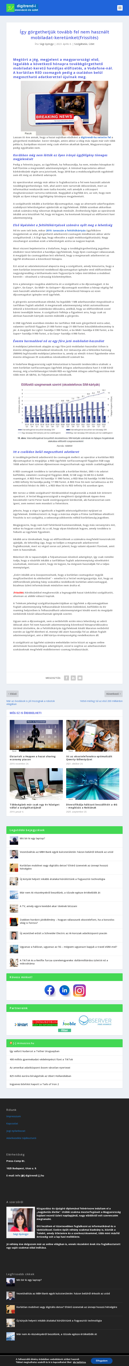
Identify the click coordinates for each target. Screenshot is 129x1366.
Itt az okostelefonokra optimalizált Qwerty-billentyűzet (89, 758)
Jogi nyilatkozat (15, 1130)
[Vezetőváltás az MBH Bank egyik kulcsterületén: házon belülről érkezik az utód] (14, 854)
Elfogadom (102, 1360)
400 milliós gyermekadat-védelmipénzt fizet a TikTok (41, 1059)
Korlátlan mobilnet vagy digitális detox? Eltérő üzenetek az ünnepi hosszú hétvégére (64, 867)
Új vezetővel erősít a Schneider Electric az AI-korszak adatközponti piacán (63, 933)
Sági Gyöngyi (47, 44)
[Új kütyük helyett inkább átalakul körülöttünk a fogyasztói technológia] (14, 881)
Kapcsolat (12, 1123)
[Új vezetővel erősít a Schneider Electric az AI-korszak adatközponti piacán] (14, 935)
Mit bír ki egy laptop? (32, 838)
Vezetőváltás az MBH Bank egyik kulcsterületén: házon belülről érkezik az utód (66, 851)
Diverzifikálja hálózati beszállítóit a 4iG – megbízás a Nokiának (91, 806)
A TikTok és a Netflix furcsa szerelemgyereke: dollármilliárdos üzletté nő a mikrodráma (64, 962)
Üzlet (91, 44)
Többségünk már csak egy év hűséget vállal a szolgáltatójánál (34, 806)
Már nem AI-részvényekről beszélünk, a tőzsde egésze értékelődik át (60, 892)
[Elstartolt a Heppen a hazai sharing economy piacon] (36, 736)
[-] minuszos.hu (23, 1043)
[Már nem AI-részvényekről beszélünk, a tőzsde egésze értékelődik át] (14, 895)
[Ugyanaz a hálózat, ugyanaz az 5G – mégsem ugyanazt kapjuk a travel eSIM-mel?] (14, 949)
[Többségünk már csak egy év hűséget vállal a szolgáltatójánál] (36, 784)
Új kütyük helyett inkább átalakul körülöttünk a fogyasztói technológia (62, 879)
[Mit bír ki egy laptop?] (14, 840)
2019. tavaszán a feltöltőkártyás (66, 230)
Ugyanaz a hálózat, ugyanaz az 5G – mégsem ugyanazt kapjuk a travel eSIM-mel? (68, 946)
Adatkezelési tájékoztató (21, 1138)
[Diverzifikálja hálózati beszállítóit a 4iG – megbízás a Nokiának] (92, 784)
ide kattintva (79, 1362)
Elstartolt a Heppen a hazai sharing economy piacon (33, 758)
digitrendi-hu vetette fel (96, 137)
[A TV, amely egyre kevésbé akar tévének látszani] (14, 908)
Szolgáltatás (81, 44)
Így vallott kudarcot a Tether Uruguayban (34, 1051)
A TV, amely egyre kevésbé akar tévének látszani (48, 906)
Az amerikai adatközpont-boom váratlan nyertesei (40, 1067)
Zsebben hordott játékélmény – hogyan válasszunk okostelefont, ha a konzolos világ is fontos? (67, 921)
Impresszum (13, 1116)
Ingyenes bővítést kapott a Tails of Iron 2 (34, 1084)
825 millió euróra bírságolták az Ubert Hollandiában (40, 1076)
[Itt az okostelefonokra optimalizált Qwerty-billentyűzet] (92, 736)
